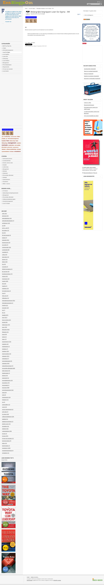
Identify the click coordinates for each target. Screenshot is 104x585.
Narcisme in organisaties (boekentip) (92, 78)
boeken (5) (4, 237)
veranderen (17, 151)
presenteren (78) (6, 382)
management (12, 143)
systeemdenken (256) (7, 431)
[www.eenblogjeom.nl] (26, 3)
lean (29, 42)
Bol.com (95, 172)
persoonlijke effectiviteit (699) (8, 368)
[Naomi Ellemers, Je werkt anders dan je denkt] (91, 165)
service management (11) (7, 409)
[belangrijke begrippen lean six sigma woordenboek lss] (31, 22)
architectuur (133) (6, 223)
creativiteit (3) (5, 252)
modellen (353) (5, 351)
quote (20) (4, 392)
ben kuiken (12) (5, 230)
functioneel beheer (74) (7, 274)
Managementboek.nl (88, 172)
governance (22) (5, 278)
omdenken (11, 145)
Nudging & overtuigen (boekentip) (91, 76)
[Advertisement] (44, 50)
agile (3, 136)
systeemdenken (5, 151)
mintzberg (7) (5, 349)
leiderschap (12, 140)
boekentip (7, 136)
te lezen (12, 151)
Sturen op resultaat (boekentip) (91, 71)
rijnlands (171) (5, 399)
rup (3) (3, 402)
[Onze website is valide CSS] (95, 580)
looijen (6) (4, 336)
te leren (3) (4, 433)
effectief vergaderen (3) (7, 269)
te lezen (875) (5, 436)
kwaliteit (4, 140)
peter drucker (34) (6, 370)
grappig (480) (5, 281)
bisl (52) (4, 232)
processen (9, 147)
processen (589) (5, 387)
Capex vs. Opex (87, 102)
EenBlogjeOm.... (35, 577)
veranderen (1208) (6, 448)
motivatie (5, 145)
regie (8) (4, 395)
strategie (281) (5, 428)
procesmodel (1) (5, 385)
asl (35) (3, 225)
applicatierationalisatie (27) (8, 220)
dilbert (18, 136)
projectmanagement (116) (7, 390)
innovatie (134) (5, 307)
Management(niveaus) (89, 105)
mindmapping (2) (6, 346)
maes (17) (4, 339)
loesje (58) (4, 334)
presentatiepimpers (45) (7, 380)
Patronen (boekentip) (88, 73)
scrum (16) (4, 407)
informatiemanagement (13, 138)
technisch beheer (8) (6, 440)
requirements (16, 147)
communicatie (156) (6, 247)
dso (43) (4, 264)
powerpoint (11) (5, 378)
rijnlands (4, 149)
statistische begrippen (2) (7, 421)
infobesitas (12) (5, 298)
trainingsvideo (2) (6, 445)
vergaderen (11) (5, 453)
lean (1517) (4, 317)
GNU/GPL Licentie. (57, 580)
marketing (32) (5, 344)
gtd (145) (4, 283)
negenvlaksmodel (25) (7, 361)
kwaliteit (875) (5, 315)
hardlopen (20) (5, 288)
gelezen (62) (5, 276)
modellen (19, 143)
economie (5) (5, 266)
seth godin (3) (5, 411)
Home (26, 8)
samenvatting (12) (6, 404)
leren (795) (4, 327)
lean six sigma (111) (6, 320)
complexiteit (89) (5, 249)
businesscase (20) (6, 242)
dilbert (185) (4, 261)
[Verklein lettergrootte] (101, 2)
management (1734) (6, 341)
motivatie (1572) (5, 356)
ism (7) (3, 310)
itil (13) (3, 312)
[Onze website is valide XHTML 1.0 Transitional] (99, 580)
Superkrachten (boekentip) (90, 68)
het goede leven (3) (6, 291)
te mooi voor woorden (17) (8, 438)
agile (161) (4, 213)
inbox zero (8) (5, 295)
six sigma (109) (5, 414)
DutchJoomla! (29, 580)
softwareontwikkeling (11, 149)
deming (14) (4, 259)
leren (17, 140)
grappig (3, 138)
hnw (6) (3, 293)
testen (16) (4, 443)
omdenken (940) (5, 363)
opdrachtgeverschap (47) (7, 366)
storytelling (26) (5, 426)
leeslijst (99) (4, 322)
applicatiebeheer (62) (7, 218)
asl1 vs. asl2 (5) (5, 228)
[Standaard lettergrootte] (99, 2)
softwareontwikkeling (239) (8, 416)
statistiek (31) (5, 419)
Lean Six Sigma (32, 8)
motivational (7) (5, 358)
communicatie (13, 136)
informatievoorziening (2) (7, 303)
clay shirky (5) (5, 245)
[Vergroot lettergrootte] (98, 2)
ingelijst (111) (5, 305)
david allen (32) (5, 257)
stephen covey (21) (6, 424)
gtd (6, 138)
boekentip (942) (5, 240)
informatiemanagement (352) (8, 300)
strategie (19, 149)
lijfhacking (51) (5, 332)
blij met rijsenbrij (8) (6, 235)
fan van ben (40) (5, 271)
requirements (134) (6, 397)
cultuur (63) (4, 254)
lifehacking (4, 143)
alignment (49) (5, 216)
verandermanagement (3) (7, 450)
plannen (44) (5, 375)
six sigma (33, 42)
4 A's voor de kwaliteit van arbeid (91, 115)
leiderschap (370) (6, 324)
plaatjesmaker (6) (6, 373)
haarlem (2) (4, 286)
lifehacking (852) (6, 329)
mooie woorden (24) (6, 353)
